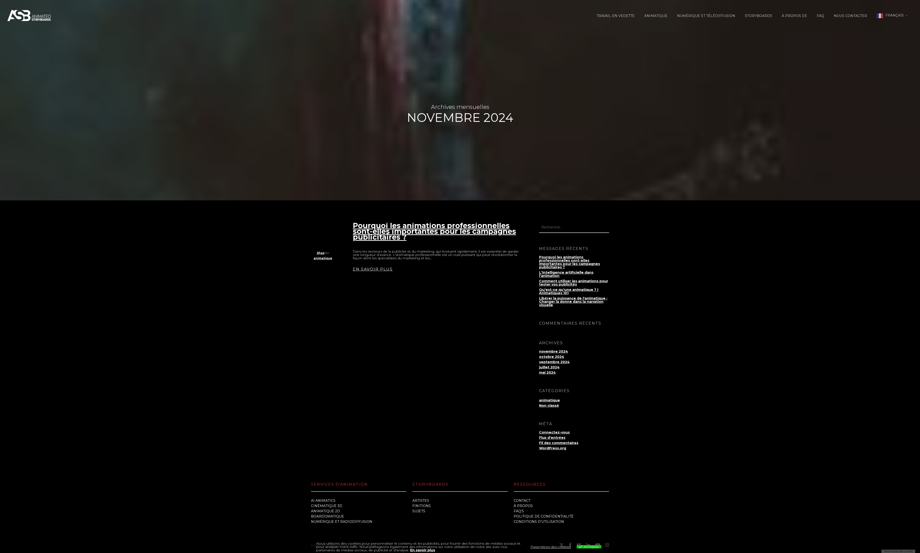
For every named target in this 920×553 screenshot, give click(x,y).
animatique (323, 258)
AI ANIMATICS (323, 500)
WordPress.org (552, 448)
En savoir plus (422, 550)
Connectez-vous (554, 432)
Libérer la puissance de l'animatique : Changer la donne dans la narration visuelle (573, 302)
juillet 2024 (549, 367)
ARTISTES (420, 500)
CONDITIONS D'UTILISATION (539, 521)
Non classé (549, 405)
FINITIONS (421, 506)
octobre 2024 (551, 356)
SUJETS (418, 511)
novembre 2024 (553, 351)
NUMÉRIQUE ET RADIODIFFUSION (341, 521)
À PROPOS (523, 506)
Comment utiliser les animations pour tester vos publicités (573, 282)
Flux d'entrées (552, 437)
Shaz (321, 253)
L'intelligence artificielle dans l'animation (566, 274)
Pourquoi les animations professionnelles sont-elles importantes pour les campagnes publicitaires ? (434, 231)
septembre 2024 (554, 362)
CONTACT (522, 500)
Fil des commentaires (558, 443)
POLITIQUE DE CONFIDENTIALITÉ (544, 516)
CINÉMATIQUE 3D (326, 506)
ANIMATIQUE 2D (325, 511)
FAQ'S (519, 511)
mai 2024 (547, 372)
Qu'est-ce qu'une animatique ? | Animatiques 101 (568, 291)
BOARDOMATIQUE (327, 516)
